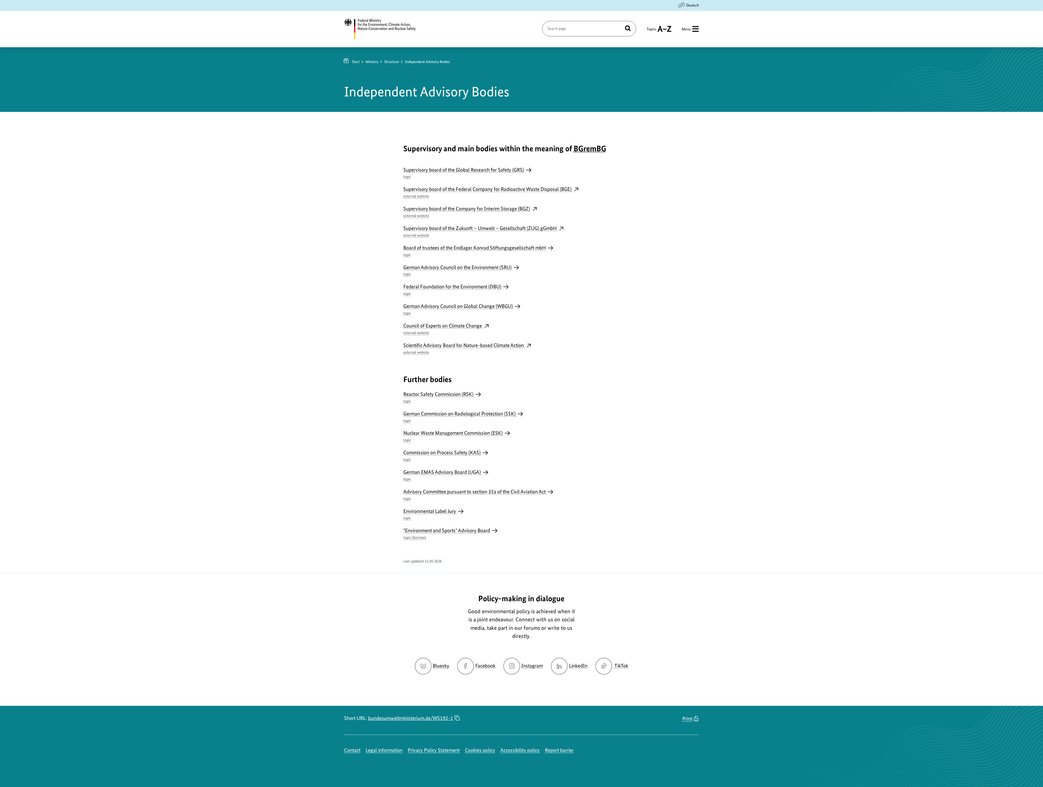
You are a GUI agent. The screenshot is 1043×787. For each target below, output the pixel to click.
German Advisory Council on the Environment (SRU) (458, 270)
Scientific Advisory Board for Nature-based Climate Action (464, 348)
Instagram (532, 666)
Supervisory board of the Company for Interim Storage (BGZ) (467, 212)
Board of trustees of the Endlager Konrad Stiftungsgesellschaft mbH (475, 251)
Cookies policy (480, 750)
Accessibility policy (520, 750)
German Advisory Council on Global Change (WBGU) (458, 309)
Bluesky (441, 666)
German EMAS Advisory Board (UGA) (442, 475)
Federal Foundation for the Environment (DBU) (452, 290)
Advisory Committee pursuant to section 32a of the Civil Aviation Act (475, 495)
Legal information (384, 750)
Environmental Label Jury (430, 514)
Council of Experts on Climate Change (443, 329)
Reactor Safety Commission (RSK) (439, 397)
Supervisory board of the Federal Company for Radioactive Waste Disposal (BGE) (488, 192)
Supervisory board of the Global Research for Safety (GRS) (464, 173)
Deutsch (692, 5)
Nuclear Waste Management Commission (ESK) (453, 436)
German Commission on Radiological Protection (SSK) (460, 417)
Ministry (372, 61)
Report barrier (559, 750)
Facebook (485, 666)
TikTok (621, 666)
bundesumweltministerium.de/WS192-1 (410, 718)
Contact (352, 750)
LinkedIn (578, 666)
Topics (651, 31)
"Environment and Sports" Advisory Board (447, 533)
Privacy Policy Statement (434, 750)
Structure (391, 61)
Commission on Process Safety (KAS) (442, 455)
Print (687, 719)
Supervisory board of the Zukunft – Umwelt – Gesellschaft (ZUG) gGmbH (480, 231)
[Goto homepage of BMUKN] (383, 29)
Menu (686, 29)
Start (356, 61)
